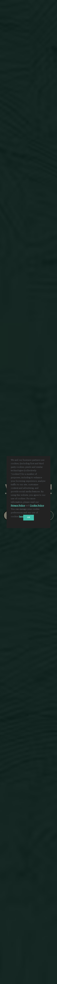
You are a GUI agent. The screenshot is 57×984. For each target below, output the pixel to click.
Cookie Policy (37, 505)
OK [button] (28, 517)
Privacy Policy (18, 505)
